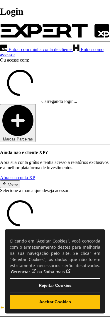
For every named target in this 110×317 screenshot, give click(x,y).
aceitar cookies (55, 301)
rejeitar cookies (55, 285)
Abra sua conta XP (17, 177)
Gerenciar (20, 271)
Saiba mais (54, 271)
